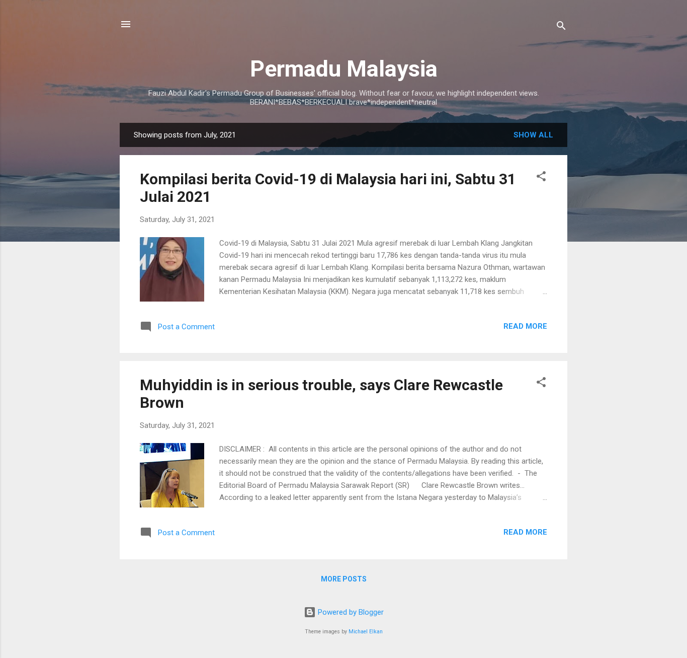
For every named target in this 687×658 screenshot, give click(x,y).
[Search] (561, 27)
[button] (541, 178)
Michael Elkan (366, 631)
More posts (344, 579)
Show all (533, 134)
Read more (525, 326)
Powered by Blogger (350, 612)
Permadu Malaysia (344, 68)
